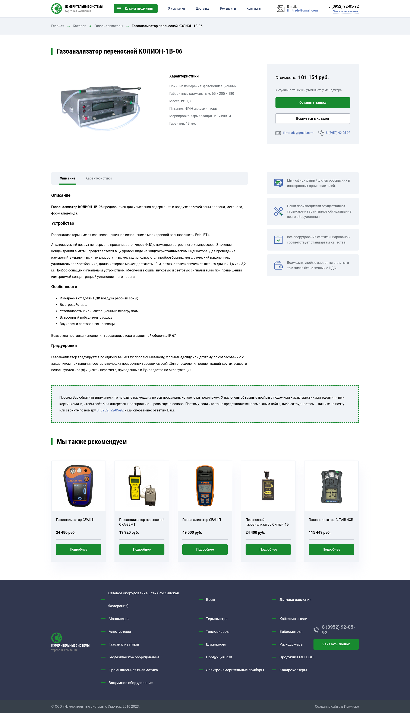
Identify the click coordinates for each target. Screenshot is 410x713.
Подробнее (79, 549)
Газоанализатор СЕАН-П (201, 520)
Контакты (254, 8)
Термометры (217, 619)
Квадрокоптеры (293, 670)
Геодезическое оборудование (134, 657)
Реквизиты (228, 8)
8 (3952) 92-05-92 (338, 133)
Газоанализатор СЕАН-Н (75, 520)
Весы (210, 599)
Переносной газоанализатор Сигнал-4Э (267, 522)
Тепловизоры (218, 631)
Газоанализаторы (108, 26)
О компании (176, 8)
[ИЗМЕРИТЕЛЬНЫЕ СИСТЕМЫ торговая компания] (76, 638)
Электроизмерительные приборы (235, 670)
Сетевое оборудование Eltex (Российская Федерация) (143, 599)
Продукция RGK (219, 657)
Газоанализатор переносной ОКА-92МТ (141, 522)
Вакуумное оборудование (131, 683)
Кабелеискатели (293, 619)
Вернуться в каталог (312, 119)
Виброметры (291, 631)
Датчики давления (295, 599)
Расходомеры (291, 644)
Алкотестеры (120, 631)
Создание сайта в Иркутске (337, 706)
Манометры (119, 619)
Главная (57, 26)
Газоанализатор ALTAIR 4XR (331, 520)
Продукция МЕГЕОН (296, 657)
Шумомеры (216, 644)
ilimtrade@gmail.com (298, 133)
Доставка (202, 8)
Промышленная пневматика (133, 670)
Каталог (79, 26)
